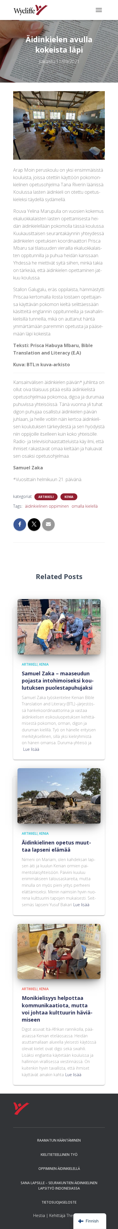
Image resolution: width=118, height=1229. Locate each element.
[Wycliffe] (32, 10)
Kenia (68, 497)
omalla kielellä (85, 506)
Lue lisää (31, 749)
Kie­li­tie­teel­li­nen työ (59, 1154)
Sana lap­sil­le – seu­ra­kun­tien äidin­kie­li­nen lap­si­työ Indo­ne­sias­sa (59, 1185)
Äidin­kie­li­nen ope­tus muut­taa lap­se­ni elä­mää (56, 846)
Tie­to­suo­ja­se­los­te (59, 1202)
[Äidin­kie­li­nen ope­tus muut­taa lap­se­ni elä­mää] (59, 795)
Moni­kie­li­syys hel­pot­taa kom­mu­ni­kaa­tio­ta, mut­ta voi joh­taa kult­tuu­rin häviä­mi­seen (57, 1008)
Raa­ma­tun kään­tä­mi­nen (59, 1140)
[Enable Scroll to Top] (106, 1217)
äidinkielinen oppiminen (47, 506)
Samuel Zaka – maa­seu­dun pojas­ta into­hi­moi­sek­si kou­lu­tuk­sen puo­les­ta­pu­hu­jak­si (58, 680)
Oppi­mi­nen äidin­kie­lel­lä (59, 1168)
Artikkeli (46, 497)
